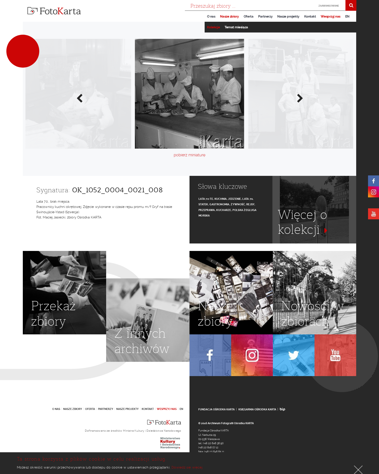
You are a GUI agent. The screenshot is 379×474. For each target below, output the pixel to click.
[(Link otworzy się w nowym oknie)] (373, 180)
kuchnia (221, 198)
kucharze (223, 210)
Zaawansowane (328, 5)
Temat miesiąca (236, 27)
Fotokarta (54, 10)
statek (203, 204)
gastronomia (219, 204)
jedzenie (234, 198)
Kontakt (310, 16)
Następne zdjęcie (300, 97)
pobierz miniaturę (189, 155)
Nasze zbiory (229, 16)
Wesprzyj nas (330, 16)
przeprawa (206, 210)
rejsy (250, 204)
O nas (211, 16)
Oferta (248, 16)
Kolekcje (213, 27)
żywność (238, 204)
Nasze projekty (288, 16)
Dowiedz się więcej (187, 467)
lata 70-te (205, 198)
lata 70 (247, 198)
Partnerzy (265, 16)
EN (347, 16)
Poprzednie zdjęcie (79, 97)
